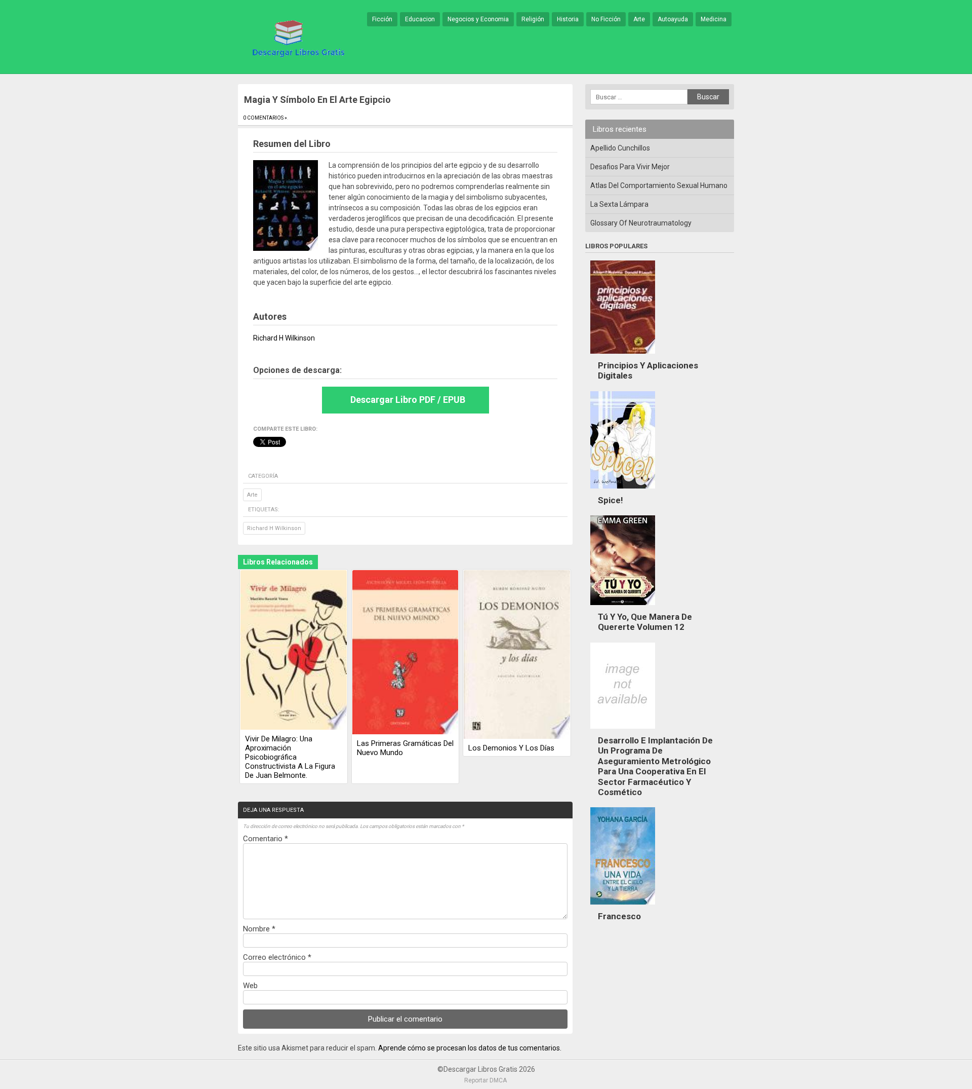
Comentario (265, 838)
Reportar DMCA (485, 1080)
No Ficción (606, 19)
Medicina (713, 19)
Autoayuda (673, 19)
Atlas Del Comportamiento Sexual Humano (658, 185)
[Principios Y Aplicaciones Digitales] (622, 356)
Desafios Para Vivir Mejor (630, 167)
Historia (568, 19)
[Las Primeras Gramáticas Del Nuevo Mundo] (405, 653)
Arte (639, 19)
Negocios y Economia (478, 19)
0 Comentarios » (265, 118)
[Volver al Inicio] (296, 37)
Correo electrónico (277, 957)
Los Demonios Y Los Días (511, 748)
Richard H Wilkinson (274, 528)
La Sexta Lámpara (619, 204)
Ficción (382, 19)
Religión (532, 19)
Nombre (259, 928)
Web (250, 985)
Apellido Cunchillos (620, 148)
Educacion (420, 19)
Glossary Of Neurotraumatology (641, 223)
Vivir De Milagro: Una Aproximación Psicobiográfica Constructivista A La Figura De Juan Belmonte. (290, 757)
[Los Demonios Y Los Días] (517, 655)
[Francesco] (622, 907)
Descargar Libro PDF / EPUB (407, 399)
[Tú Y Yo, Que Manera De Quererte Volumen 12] (622, 608)
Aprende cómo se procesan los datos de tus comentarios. (469, 1048)
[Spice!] (622, 491)
